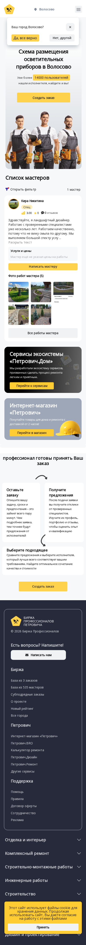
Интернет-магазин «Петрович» (34, 736)
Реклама (17, 820)
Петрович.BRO (22, 743)
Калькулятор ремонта (27, 750)
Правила (17, 799)
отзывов (51, 213)
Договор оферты (24, 806)
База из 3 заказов (24, 680)
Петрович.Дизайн (24, 757)
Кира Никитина (32, 201)
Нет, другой (62, 38)
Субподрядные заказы (27, 694)
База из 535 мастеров (27, 687)
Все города (19, 715)
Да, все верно (25, 37)
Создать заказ (44, 98)
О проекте (18, 701)
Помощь (17, 792)
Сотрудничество (23, 813)
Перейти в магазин (32, 433)
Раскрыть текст (20, 242)
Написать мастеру (43, 266)
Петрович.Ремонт (24, 764)
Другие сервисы (22, 771)
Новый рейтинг (22, 708)
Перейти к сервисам (31, 386)
